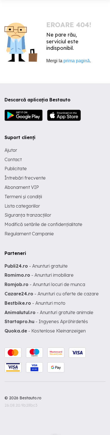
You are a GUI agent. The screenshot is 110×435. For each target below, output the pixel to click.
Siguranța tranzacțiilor (28, 215)
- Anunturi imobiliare (39, 275)
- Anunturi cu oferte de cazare (52, 294)
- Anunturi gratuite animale (49, 312)
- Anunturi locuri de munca (45, 284)
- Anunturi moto (35, 303)
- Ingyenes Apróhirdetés (46, 321)
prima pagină (76, 60)
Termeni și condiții (23, 196)
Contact (13, 159)
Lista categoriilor (22, 206)
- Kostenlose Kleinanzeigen (45, 331)
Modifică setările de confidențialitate (43, 224)
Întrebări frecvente (25, 178)
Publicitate (16, 168)
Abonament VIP (22, 187)
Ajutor (11, 150)
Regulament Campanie (29, 233)
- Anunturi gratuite (36, 266)
